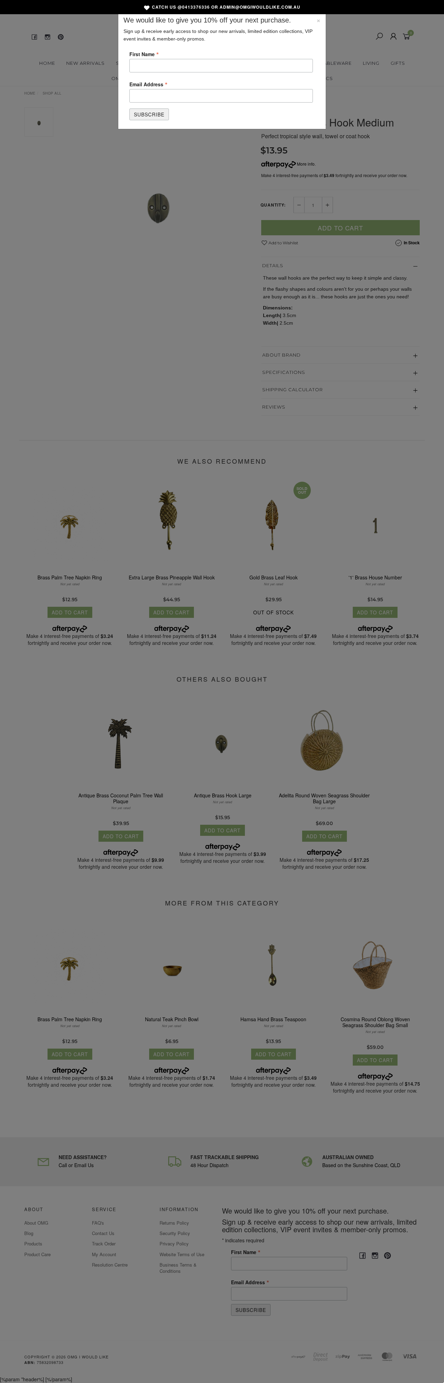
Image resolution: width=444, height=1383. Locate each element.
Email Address (148, 84)
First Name (144, 54)
